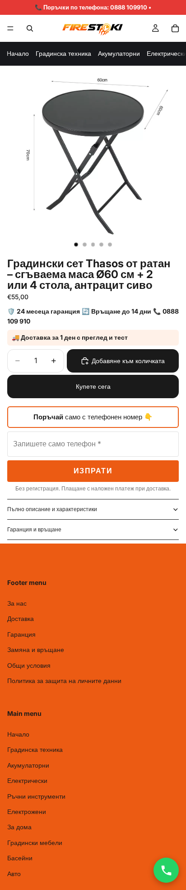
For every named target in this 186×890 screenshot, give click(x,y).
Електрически (27, 780)
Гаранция (21, 634)
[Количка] (175, 28)
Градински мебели (34, 842)
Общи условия (29, 665)
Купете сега (93, 386)
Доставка (20, 618)
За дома (19, 827)
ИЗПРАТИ (93, 471)
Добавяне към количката (128, 360)
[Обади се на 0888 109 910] (166, 870)
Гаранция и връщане (34, 529)
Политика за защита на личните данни (64, 680)
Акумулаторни (119, 53)
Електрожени (26, 811)
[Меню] (10, 28)
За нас (17, 603)
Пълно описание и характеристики (52, 509)
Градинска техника (63, 53)
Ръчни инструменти (36, 796)
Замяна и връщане (35, 649)
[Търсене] (30, 28)
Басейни (20, 858)
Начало (18, 53)
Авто (14, 873)
